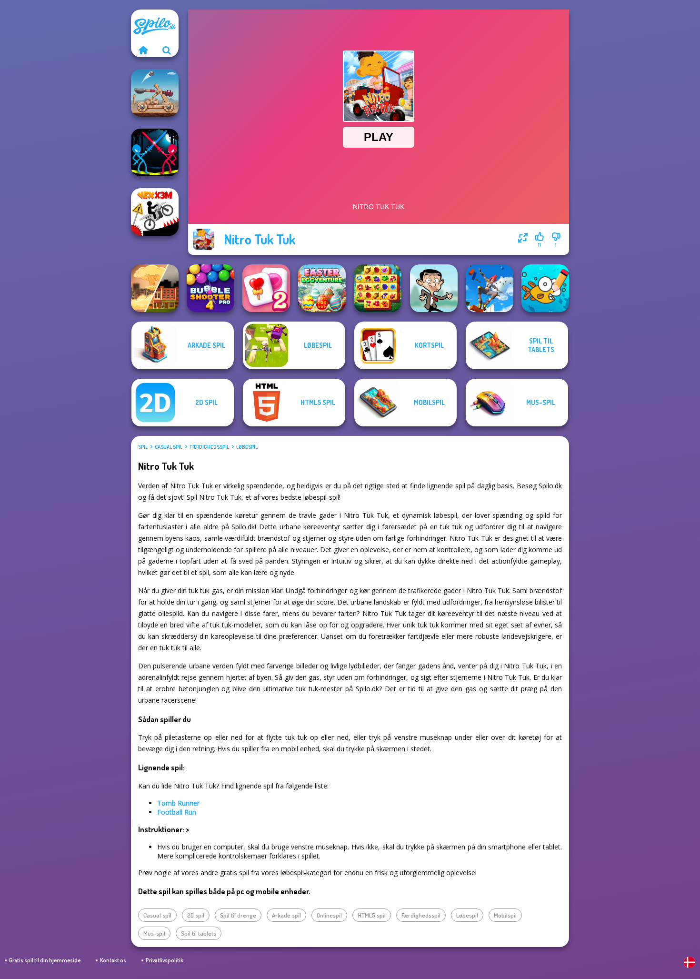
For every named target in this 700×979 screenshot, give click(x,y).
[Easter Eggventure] (322, 288)
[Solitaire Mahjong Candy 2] (266, 288)
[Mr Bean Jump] (434, 288)
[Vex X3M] (155, 212)
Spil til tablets (198, 933)
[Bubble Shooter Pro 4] (210, 288)
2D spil (195, 915)
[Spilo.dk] (143, 50)
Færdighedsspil (209, 447)
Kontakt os (113, 960)
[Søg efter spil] (167, 50)
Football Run (176, 812)
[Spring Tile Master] (377, 288)
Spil (143, 447)
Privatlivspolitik (164, 960)
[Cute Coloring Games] (545, 288)
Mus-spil (154, 933)
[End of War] (155, 288)
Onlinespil (329, 915)
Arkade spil (286, 915)
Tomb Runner (178, 802)
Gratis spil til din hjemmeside (44, 960)
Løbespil (247, 447)
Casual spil (168, 447)
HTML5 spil (372, 915)
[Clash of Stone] (155, 93)
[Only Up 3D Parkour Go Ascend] (489, 288)
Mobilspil (505, 915)
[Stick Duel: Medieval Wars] (155, 152)
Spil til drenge (238, 915)
